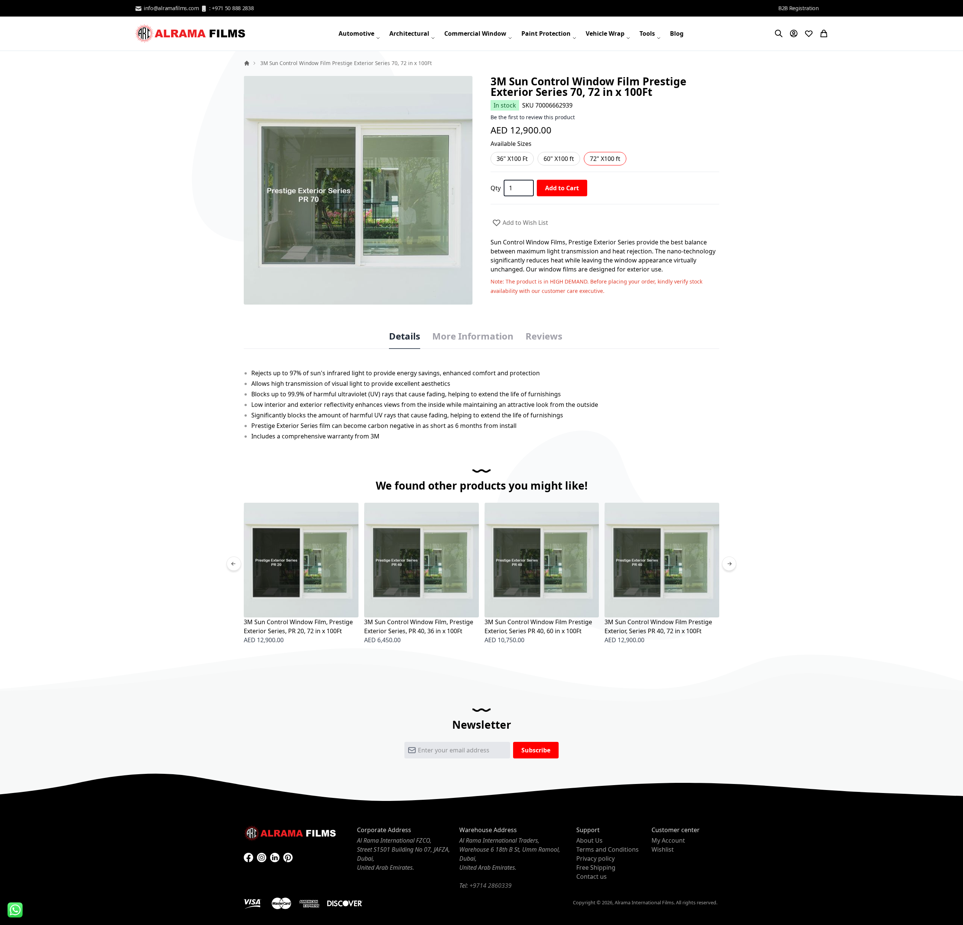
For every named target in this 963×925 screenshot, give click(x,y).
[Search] (778, 33)
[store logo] (191, 33)
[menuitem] (359, 33)
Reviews (544, 336)
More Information (472, 336)
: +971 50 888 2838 (231, 8)
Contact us (591, 876)
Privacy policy (595, 858)
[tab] (404, 336)
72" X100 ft (605, 159)
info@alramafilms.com (170, 8)
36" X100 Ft (512, 159)
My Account (668, 840)
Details (404, 336)
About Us (589, 840)
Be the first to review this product (533, 117)
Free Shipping (595, 867)
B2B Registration (798, 8)
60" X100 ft (559, 159)
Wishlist (663, 849)
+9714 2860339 (490, 885)
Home (247, 63)
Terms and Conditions (607, 849)
